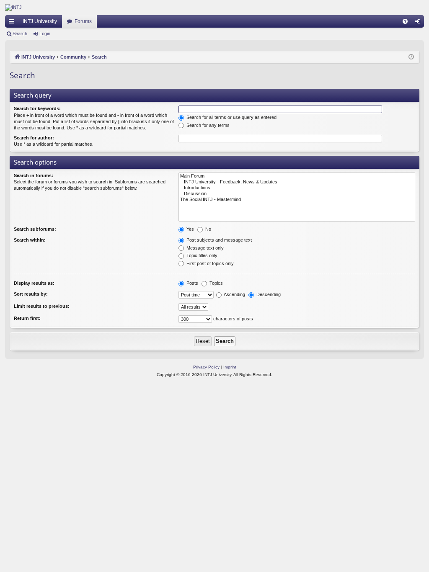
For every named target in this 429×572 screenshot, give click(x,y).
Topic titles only (201, 255)
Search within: (30, 239)
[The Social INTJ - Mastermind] (296, 200)
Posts (191, 283)
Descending (268, 294)
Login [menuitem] (419, 23)
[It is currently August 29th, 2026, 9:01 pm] (411, 57)
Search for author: (34, 137)
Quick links (13, 23)
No (207, 229)
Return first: (27, 318)
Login (44, 33)
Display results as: (34, 283)
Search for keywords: (37, 108)
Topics (215, 283)
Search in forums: (33, 175)
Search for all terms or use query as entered (231, 117)
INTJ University (40, 21)
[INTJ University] (78, 7)
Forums (83, 21)
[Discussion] (296, 194)
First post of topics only (209, 263)
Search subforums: (35, 229)
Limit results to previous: (42, 306)
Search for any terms (207, 125)
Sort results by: (31, 293)
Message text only (204, 247)
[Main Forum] (296, 176)
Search (20, 33)
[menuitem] (405, 21)
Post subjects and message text (218, 239)
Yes (189, 229)
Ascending (234, 294)
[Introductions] (296, 188)
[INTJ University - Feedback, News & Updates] (296, 182)
